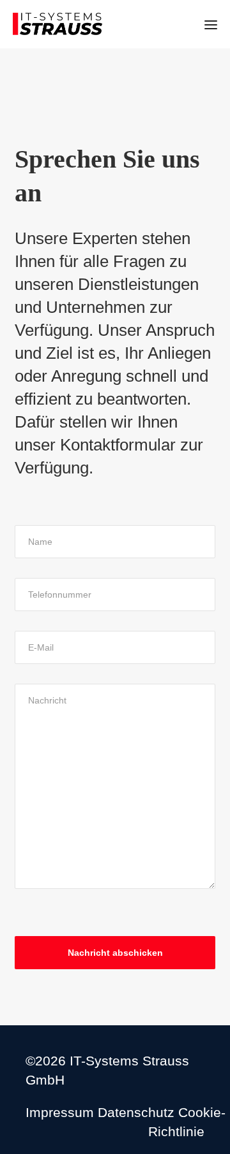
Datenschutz (136, 1112)
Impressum (60, 1112)
